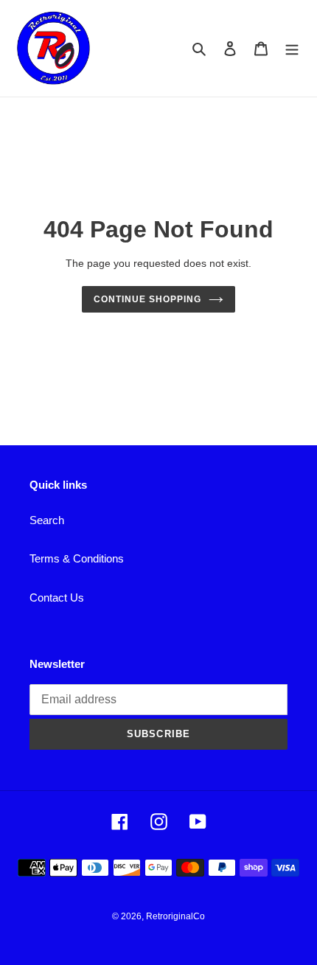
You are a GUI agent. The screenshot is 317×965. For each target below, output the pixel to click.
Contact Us (56, 597)
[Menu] (291, 48)
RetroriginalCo (175, 916)
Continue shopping (147, 299)
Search (46, 520)
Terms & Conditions (76, 558)
